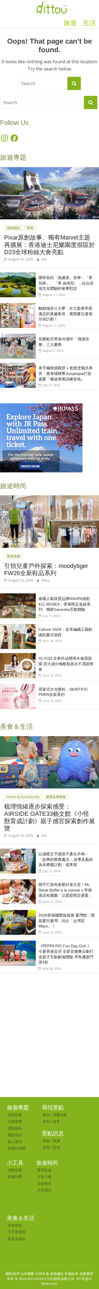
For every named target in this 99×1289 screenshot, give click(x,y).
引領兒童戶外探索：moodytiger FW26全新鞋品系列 (46, 569)
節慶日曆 (15, 1176)
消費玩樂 (60, 1114)
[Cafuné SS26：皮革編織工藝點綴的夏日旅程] (18, 627)
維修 (46, 1140)
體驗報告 (15, 1128)
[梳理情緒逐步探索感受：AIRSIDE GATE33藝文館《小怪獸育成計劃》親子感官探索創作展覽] (49, 739)
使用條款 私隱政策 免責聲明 (71, 1273)
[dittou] (51, 3)
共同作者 (42, 1273)
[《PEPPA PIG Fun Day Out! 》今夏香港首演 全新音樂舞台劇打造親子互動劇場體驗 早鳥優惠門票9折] (18, 943)
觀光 (46, 1114)
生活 (89, 23)
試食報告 (15, 1225)
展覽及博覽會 (56, 797)
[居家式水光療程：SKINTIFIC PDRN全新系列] (18, 687)
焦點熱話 (13, 227)
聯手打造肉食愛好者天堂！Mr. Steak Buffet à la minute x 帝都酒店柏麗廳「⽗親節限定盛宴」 (65, 890)
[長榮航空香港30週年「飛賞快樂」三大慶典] (18, 336)
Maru (46, 580)
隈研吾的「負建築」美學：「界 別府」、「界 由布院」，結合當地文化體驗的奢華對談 (66, 283)
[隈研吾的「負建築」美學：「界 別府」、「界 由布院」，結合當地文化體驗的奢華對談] (18, 275)
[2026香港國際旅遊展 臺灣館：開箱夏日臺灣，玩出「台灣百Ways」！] (18, 913)
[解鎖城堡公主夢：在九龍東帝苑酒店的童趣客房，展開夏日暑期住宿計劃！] (18, 306)
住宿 (46, 1121)
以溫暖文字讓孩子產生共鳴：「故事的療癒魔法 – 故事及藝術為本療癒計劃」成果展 (65, 859)
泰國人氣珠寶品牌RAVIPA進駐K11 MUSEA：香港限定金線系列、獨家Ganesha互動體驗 (64, 604)
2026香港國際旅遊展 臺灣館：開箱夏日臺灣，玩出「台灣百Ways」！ (66, 920)
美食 (56, 1121)
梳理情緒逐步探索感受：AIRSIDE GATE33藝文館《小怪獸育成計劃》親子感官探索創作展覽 (49, 817)
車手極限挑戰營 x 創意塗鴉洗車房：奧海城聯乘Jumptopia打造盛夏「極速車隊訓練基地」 (65, 373)
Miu (44, 259)
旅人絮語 (15, 1141)
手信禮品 (44, 1190)
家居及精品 (17, 1238)
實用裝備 (13, 556)
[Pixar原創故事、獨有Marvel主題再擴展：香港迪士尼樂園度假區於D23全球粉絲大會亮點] (49, 170)
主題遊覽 (15, 1121)
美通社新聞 (17, 1148)
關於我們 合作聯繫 (20, 1273)
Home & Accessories (23, 797)
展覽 (46, 1147)
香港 (30, 227)
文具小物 (44, 1176)
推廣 (56, 1140)
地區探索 (15, 1114)
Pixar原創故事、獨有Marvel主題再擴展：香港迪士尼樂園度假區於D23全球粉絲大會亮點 (49, 245)
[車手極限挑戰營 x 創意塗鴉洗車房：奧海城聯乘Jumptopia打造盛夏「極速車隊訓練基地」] (18, 365)
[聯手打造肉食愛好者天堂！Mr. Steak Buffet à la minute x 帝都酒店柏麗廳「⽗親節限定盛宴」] (18, 882)
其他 (56, 1147)
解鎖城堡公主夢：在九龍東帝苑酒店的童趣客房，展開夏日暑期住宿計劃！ (65, 313)
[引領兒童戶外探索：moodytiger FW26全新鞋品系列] (49, 498)
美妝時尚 (44, 1183)
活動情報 (15, 1169)
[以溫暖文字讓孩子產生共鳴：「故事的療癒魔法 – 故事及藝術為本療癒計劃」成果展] (18, 851)
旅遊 (70, 23)
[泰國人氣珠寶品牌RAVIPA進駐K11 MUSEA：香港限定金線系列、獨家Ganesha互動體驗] (18, 596)
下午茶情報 (17, 1231)
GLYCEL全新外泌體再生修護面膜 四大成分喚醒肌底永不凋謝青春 (66, 663)
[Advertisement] (49, 1044)
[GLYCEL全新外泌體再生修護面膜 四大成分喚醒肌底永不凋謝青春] (18, 656)
